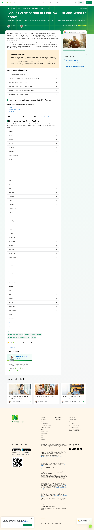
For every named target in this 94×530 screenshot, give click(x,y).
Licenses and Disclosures (57, 456)
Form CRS (57, 487)
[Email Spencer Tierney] (17, 358)
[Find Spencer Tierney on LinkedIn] (19, 358)
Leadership (43, 419)
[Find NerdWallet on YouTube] (73, 449)
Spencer (21, 356)
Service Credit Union (14, 109)
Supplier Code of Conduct (73, 420)
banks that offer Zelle (43, 116)
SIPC (66, 485)
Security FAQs (58, 419)
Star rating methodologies (44, 430)
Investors (43, 439)
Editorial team (44, 433)
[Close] (92, 519)
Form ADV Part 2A (63, 487)
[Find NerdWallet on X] (70, 449)
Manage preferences (15, 525)
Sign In (81, 2)
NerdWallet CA (58, 523)
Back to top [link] (12, 322)
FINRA (63, 485)
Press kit (43, 437)
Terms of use (72, 417)
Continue (27, 525)
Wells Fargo (12, 114)
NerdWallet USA (46, 523)
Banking (13, 8)
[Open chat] (90, 526)
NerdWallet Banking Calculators (33, 334)
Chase (10, 107)
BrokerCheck (43, 490)
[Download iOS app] (16, 449)
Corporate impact (45, 423)
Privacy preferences (74, 427)
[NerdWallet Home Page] (7, 2)
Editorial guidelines (45, 427)
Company (43, 417)
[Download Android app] (26, 449)
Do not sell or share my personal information (75, 430)
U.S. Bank (11, 111)
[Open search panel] (75, 2)
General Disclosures (50, 489)
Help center (58, 417)
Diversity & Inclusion (46, 425)
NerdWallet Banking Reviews (15, 334)
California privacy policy (75, 425)
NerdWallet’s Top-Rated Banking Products (18, 337)
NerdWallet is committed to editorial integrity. (74, 50)
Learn (18, 8)
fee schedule (56, 489)
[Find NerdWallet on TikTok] (81, 449)
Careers (43, 421)
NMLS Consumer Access (46, 456)
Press (42, 435)
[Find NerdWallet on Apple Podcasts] (78, 449)
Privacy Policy (45, 488)
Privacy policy (72, 423)
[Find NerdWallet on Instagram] (75, 449)
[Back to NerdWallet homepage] (8, 8)
